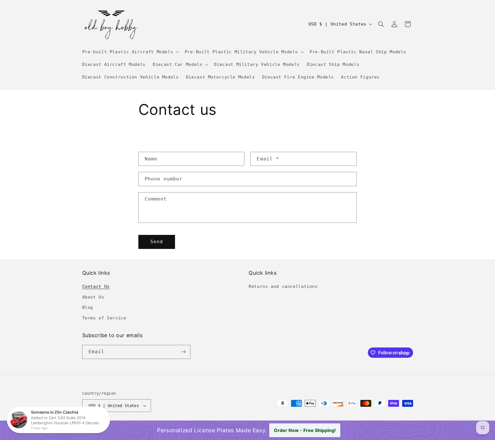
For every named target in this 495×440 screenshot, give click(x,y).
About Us (93, 296)
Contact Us (96, 286)
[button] (129, 52)
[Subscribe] (183, 352)
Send (156, 241)
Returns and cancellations (283, 286)
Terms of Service (104, 317)
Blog (87, 307)
